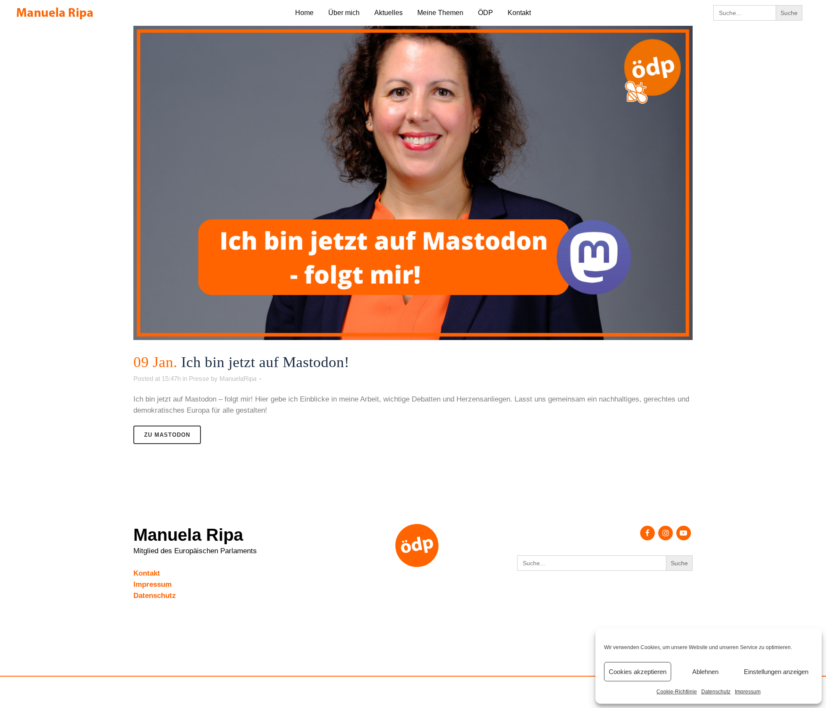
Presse (199, 378)
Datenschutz (715, 692)
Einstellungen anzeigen (776, 671)
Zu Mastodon (167, 435)
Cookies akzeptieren (637, 671)
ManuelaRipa (237, 378)
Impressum (748, 692)
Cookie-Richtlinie (676, 692)
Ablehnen (705, 671)
